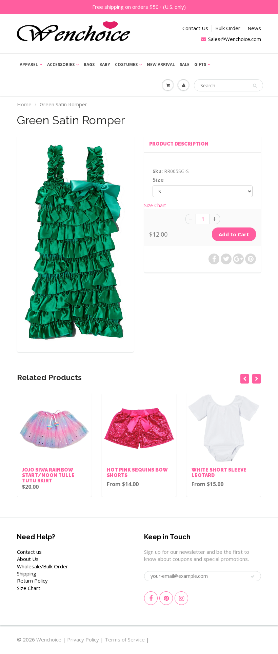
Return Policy (32, 580)
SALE (185, 64)
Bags (89, 64)
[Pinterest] (166, 598)
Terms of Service (125, 639)
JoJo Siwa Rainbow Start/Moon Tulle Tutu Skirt (40, 475)
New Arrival (161, 64)
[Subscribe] (252, 576)
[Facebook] (151, 598)
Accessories (61, 64)
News (254, 28)
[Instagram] (181, 598)
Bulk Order (227, 28)
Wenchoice (48, 639)
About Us (28, 558)
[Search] (255, 85)
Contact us (29, 551)
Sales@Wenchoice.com (234, 39)
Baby (104, 64)
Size (158, 179)
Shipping (26, 573)
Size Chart (155, 205)
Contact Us (195, 28)
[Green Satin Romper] (75, 243)
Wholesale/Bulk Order (42, 566)
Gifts (200, 64)
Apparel (29, 64)
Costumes (126, 64)
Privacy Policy (83, 639)
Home (24, 104)
